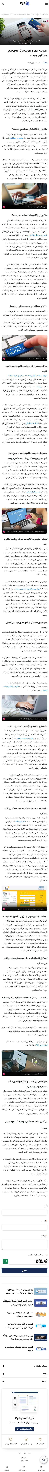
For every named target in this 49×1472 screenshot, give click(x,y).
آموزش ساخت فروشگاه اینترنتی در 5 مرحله (19, 1349)
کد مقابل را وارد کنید (37, 1255)
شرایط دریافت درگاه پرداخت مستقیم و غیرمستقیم (27, 375)
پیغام (43, 1236)
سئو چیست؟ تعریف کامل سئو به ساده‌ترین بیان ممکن (20, 1314)
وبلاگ (45, 62)
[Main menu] (46, 4)
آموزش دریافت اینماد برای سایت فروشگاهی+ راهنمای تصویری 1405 (19, 1326)
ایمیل (43, 1221)
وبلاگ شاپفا (40, 15)
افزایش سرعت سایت (25, 738)
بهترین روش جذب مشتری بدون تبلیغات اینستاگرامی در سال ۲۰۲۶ (19, 1291)
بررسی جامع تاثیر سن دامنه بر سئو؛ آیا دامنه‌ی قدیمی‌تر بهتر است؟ (18, 1337)
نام (46, 1206)
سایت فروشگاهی (16, 138)
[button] (3, 3)
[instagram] (25, 1453)
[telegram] (19, 1453)
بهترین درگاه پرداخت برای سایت (27, 588)
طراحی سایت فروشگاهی (37, 235)
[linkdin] (30, 1453)
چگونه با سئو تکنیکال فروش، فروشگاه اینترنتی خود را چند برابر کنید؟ (18, 1303)
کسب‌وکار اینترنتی (33, 492)
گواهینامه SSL (41, 1045)
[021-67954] (44, 1460)
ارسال (24, 1270)
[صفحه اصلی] (46, 15)
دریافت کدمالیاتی (32, 423)
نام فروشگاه (20, 821)
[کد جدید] (5, 1261)
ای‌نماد (38, 386)
